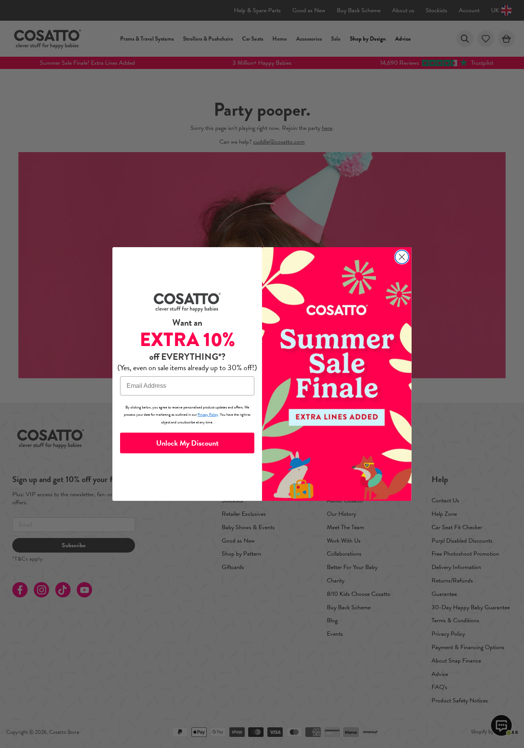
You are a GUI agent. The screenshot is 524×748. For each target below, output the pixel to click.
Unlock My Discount (187, 443)
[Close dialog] (402, 257)
